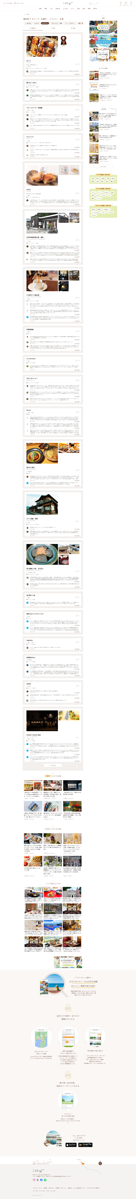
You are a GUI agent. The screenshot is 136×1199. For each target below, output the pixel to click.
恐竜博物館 (30, 329)
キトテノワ (29, 137)
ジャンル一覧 (41, 1190)
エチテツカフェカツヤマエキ (33, 297)
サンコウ (28, 62)
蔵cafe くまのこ (31, 83)
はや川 (28, 189)
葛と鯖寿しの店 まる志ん (34, 568)
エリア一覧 (35, 1190)
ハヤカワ (28, 191)
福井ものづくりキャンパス (34, 614)
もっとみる (77, 74)
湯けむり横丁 (30, 467)
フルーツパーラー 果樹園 (34, 108)
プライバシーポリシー (37, 1188)
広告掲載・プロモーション (61, 1188)
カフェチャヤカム (30, 520)
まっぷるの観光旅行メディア (79, 1188)
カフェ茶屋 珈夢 (32, 519)
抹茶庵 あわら (30, 657)
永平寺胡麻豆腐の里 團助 (34, 237)
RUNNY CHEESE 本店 (33, 735)
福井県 (27, 14)
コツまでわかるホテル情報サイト (93, 1188)
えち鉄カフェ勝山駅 (32, 295)
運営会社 (70, 1188)
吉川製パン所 (30, 595)
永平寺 (28, 684)
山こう (28, 61)
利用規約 (45, 1188)
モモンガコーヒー (32, 378)
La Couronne (30, 359)
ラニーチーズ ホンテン (32, 737)
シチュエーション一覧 (50, 1190)
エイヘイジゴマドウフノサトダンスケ (35, 239)
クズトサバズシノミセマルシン (34, 570)
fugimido (29, 640)
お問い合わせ (51, 1188)
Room (28, 410)
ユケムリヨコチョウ (31, 469)
